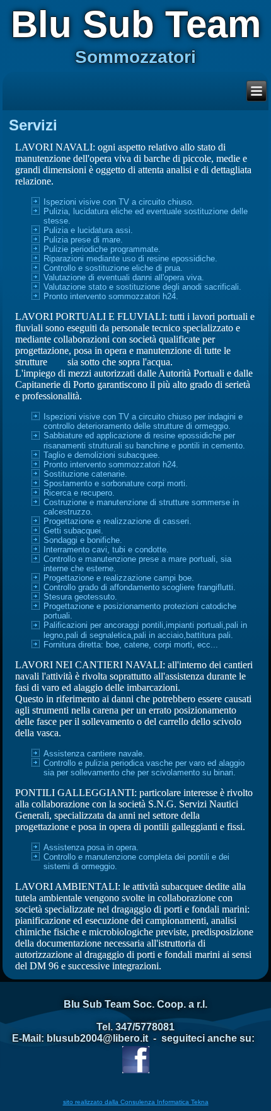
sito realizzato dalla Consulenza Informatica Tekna (136, 1101)
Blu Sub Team (136, 24)
